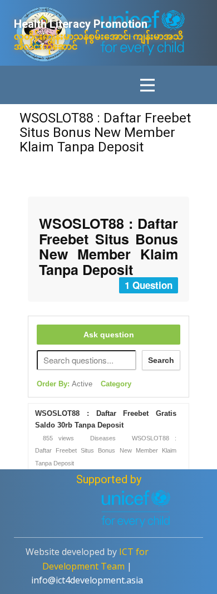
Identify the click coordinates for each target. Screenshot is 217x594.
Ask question (108, 334)
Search (161, 360)
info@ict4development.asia (87, 580)
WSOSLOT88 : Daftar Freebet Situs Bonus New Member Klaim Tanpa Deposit (105, 132)
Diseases (103, 438)
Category (116, 384)
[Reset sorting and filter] (145, 386)
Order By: (64, 384)
